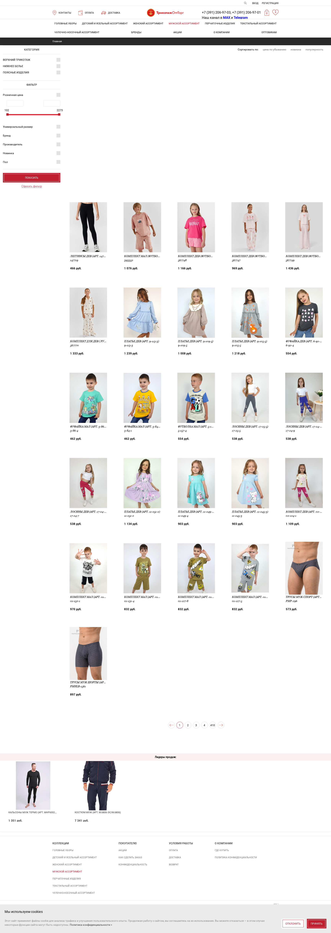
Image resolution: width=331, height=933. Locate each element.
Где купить (222, 850)
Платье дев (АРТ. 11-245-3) (250, 511)
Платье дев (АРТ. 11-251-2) (142, 511)
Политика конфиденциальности (236, 857)
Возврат (174, 864)
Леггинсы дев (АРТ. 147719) (89, 256)
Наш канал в (216, 18)
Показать (31, 177)
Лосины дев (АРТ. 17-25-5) (250, 426)
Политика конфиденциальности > (91, 924)
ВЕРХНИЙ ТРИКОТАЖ (16, 59)
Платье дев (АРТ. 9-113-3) (141, 341)
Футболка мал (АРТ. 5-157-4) (197, 426)
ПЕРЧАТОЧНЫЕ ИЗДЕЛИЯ (220, 23)
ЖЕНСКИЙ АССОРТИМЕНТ (148, 23)
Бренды (136, 32)
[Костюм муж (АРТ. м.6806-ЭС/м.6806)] (99, 777)
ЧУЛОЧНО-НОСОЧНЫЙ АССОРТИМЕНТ (76, 32)
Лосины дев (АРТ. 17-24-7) (88, 511)
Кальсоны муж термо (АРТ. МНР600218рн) (35, 812)
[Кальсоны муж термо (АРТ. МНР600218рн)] (33, 777)
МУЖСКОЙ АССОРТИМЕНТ (184, 23)
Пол (5, 162)
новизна (296, 49)
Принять (317, 923)
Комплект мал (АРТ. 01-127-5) (253, 596)
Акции (177, 32)
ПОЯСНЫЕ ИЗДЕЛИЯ (16, 72)
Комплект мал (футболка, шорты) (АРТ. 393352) (159, 256)
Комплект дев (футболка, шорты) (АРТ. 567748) (212, 256)
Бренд (7, 135)
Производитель (12, 144)
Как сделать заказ (130, 857)
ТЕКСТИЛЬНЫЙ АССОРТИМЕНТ (258, 23)
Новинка (8, 153)
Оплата (173, 850)
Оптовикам (269, 32)
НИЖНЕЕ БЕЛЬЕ (13, 66)
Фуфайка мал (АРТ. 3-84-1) (142, 426)
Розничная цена (13, 94)
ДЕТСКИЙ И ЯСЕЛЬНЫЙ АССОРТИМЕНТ (105, 23)
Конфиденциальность (133, 864)
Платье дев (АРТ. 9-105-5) (249, 341)
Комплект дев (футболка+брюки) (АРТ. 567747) (266, 256)
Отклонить (293, 923)
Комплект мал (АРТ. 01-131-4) (145, 596)
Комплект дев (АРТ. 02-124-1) (306, 511)
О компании (222, 32)
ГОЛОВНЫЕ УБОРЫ (65, 23)
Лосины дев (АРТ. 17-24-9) (304, 426)
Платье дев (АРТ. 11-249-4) (196, 511)
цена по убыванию (274, 49)
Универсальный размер (18, 126)
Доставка (175, 857)
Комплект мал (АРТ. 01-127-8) (199, 596)
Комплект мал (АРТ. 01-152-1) (91, 596)
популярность (314, 49)
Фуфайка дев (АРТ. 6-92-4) (304, 341)
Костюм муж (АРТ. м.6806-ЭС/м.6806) (98, 812)
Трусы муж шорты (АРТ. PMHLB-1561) (96, 682)
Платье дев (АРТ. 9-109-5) (195, 341)
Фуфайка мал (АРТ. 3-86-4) (88, 426)
